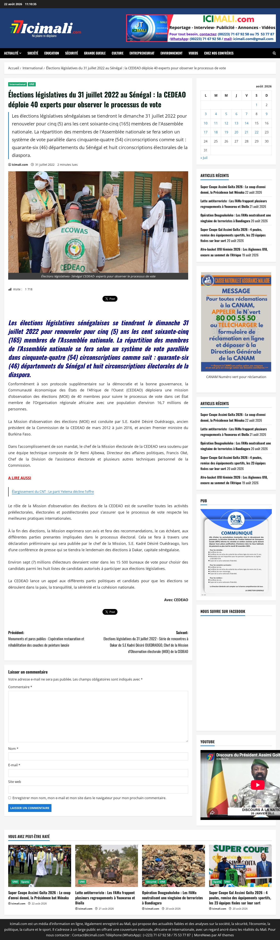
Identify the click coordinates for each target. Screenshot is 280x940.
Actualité (11, 53)
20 (236, 132)
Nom (13, 748)
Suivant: (146, 642)
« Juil (203, 157)
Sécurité (71, 53)
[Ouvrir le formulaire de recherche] (274, 53)
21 (246, 132)
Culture (117, 53)
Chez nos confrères (218, 53)
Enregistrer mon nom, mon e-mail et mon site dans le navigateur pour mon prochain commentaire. (89, 798)
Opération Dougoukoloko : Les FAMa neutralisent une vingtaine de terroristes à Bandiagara (172, 897)
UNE (31, 84)
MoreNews (202, 935)
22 (256, 132)
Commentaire (20, 687)
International (17, 84)
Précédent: (46, 639)
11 (216, 123)
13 (236, 123)
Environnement (171, 53)
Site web (14, 781)
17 (205, 132)
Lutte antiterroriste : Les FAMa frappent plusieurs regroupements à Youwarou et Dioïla (105, 897)
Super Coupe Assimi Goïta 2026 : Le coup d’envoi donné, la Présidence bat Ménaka (39, 895)
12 (226, 123)
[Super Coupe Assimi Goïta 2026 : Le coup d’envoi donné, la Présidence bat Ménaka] (39, 866)
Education (51, 53)
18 (216, 132)
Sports (25, 881)
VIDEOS (193, 53)
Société (32, 53)
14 (246, 123)
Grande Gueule (95, 53)
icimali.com (20, 165)
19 (226, 132)
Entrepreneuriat (142, 53)
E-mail (14, 765)
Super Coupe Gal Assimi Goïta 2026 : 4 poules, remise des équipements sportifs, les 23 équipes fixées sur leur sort (233, 235)
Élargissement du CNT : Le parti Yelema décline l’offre (53, 491)
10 (205, 123)
